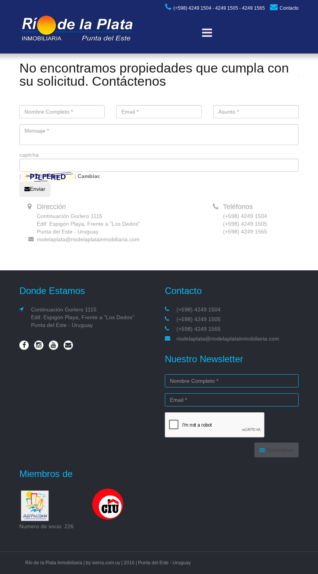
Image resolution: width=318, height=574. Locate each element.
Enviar (37, 189)
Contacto (289, 8)
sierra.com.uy (106, 562)
